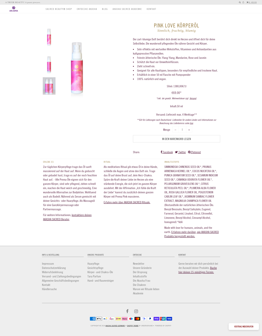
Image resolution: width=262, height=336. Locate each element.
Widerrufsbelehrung (52, 272)
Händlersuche (49, 289)
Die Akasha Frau (141, 280)
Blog (105, 9)
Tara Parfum (94, 276)
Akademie (138, 293)
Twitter (182, 152)
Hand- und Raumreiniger (100, 280)
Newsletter (138, 263)
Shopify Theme (132, 326)
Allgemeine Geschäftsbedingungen (60, 280)
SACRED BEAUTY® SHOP (59, 9)
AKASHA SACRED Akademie (127, 9)
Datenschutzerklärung (54, 267)
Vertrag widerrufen (243, 326)
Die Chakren (139, 284)
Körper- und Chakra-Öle (100, 272)
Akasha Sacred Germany (115, 326)
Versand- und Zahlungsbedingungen (61, 276)
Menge (166, 129)
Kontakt (151, 9)
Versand (193, 98)
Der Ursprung (140, 272)
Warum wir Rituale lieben (146, 289)
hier (191, 123)
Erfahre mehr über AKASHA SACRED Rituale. (127, 202)
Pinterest (196, 152)
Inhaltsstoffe (140, 276)
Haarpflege (93, 263)
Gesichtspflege (95, 267)
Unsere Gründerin (142, 267)
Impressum (48, 263)
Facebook (167, 152)
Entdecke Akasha (87, 9)
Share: (136, 152)
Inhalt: (173, 106)
